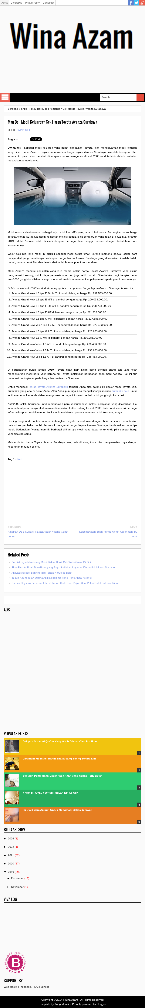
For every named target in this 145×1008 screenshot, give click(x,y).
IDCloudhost (41, 986)
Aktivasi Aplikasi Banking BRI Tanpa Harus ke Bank (42, 572)
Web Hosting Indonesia (18, 986)
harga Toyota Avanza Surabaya (48, 386)
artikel (18, 459)
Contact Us (16, 3)
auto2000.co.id (121, 390)
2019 (11, 871)
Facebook (131, 3)
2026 (11, 838)
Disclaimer (48, 3)
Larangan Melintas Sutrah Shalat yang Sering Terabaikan (59, 758)
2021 (11, 855)
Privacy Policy (32, 3)
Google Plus (142, 3)
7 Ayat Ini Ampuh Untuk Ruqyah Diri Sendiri (50, 792)
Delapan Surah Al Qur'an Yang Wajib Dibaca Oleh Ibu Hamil (60, 741)
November (17, 886)
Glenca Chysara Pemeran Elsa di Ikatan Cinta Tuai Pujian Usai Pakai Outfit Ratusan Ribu (65, 583)
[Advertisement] (72, 79)
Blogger (101, 1004)
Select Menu (5, 97)
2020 (11, 863)
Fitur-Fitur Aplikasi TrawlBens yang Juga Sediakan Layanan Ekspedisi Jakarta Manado (63, 567)
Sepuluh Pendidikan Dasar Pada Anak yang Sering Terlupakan (63, 775)
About (5, 3)
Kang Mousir (62, 1004)
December (17, 878)
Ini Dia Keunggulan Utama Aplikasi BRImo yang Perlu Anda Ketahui (52, 577)
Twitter (136, 3)
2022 (11, 846)
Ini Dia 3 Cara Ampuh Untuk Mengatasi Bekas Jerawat (57, 809)
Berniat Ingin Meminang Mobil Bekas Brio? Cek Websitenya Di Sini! (52, 562)
